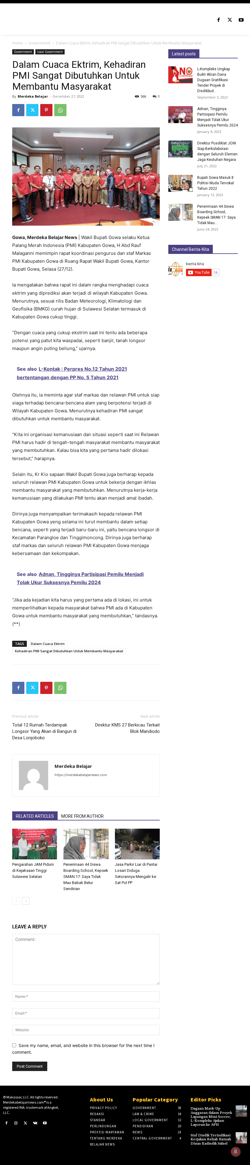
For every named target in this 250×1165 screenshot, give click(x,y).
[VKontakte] (35, 1123)
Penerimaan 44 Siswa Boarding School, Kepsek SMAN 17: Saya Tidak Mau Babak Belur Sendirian (85, 876)
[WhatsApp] (60, 110)
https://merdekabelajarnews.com (81, 775)
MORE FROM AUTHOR (82, 816)
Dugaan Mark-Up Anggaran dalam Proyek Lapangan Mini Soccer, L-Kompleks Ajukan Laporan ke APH (211, 1116)
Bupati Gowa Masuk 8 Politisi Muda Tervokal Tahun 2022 (215, 183)
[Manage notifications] (236, 1151)
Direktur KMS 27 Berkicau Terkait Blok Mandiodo (127, 728)
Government (39, 43)
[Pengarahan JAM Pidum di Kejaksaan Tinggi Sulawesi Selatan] (34, 844)
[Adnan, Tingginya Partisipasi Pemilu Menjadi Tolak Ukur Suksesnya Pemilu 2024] (180, 114)
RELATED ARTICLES (35, 816)
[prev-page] (16, 901)
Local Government (50, 52)
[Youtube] (241, 20)
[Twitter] (230, 20)
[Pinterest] (46, 110)
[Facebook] (218, 20)
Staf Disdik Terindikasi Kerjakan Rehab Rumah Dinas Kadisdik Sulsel (211, 1139)
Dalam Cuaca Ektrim (48, 643)
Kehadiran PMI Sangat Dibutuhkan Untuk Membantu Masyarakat (69, 651)
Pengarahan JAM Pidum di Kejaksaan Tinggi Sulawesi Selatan (33, 870)
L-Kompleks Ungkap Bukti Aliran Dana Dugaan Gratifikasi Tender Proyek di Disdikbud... (213, 80)
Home (17, 43)
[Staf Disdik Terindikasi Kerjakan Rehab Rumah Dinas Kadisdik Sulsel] (241, 1137)
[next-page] (26, 901)
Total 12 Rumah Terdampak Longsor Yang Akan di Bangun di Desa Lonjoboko (44, 731)
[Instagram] (16, 1123)
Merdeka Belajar (33, 96)
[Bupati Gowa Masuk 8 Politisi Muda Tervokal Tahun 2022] (180, 183)
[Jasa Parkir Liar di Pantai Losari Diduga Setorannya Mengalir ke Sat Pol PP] (137, 844)
